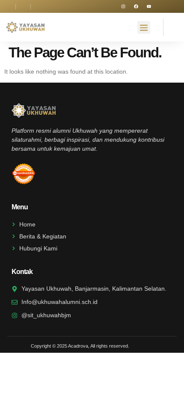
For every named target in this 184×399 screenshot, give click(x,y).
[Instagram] (123, 6)
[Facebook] (136, 6)
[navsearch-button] (170, 25)
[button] (143, 27)
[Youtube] (148, 6)
